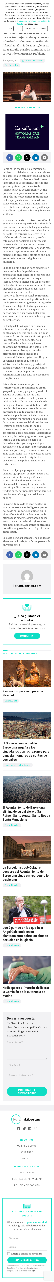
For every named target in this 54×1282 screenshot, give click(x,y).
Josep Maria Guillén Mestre (18, 765)
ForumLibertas (12, 825)
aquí (30, 1268)
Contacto (27, 1158)
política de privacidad (31, 1253)
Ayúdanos (27, 1152)
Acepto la (26, 1253)
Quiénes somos (27, 1146)
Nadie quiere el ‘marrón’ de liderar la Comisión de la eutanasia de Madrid (26, 992)
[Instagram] (35, 1128)
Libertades (13, 65)
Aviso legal (27, 1172)
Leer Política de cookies (35, 28)
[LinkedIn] (29, 1128)
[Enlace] (27, 1119)
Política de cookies (27, 1185)
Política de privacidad (27, 1179)
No (18, 28)
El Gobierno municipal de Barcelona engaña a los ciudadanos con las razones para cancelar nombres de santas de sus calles (26, 751)
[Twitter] (24, 1128)
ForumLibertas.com (33, 60)
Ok (11, 28)
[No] (50, 16)
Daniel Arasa (11, 701)
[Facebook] (18, 1128)
